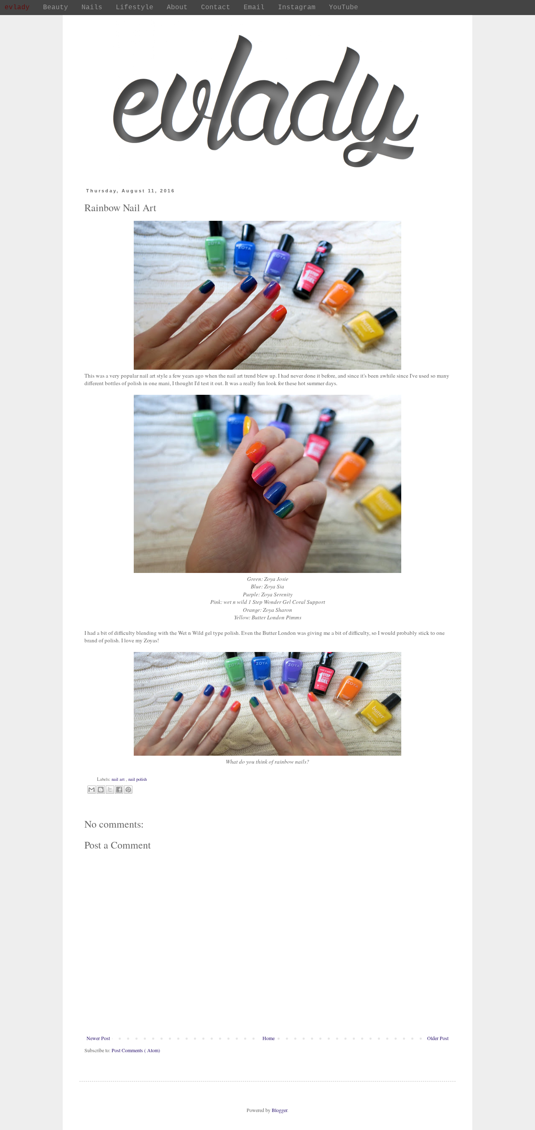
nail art (119, 779)
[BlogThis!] (101, 789)
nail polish (137, 779)
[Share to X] (110, 789)
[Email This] (91, 789)
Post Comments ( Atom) (136, 1050)
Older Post (437, 1038)
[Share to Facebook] (119, 789)
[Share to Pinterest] (128, 789)
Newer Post (98, 1038)
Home (268, 1038)
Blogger (279, 1110)
